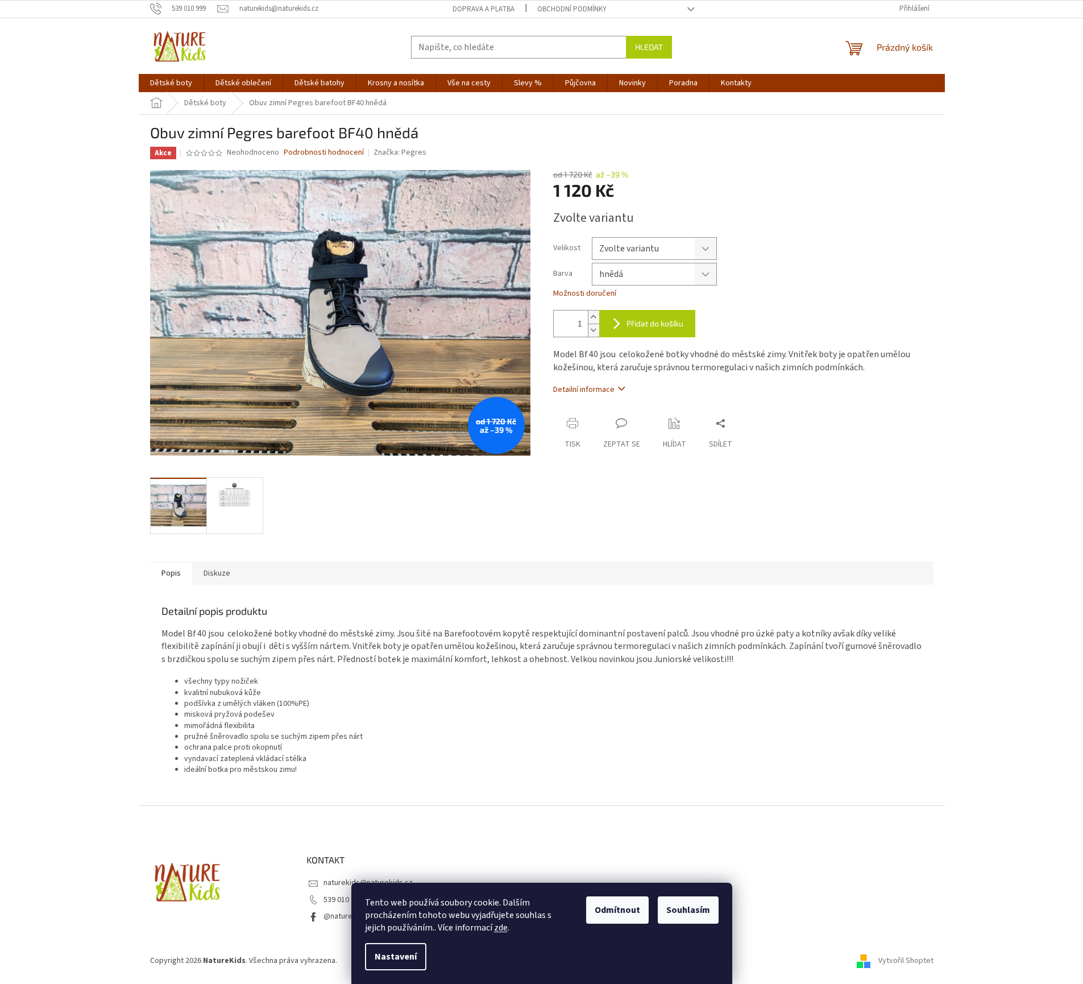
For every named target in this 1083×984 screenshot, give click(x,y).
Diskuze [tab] (217, 573)
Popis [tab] (171, 573)
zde (501, 927)
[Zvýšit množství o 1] (593, 317)
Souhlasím (688, 910)
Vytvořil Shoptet (905, 960)
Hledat (649, 47)
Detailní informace (584, 389)
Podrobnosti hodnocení (324, 152)
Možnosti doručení (584, 293)
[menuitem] (171, 83)
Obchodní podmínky (572, 9)
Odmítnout (617, 910)
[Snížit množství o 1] (593, 330)
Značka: (400, 152)
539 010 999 (343, 900)
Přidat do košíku (654, 323)
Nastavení (396, 956)
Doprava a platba (483, 9)
